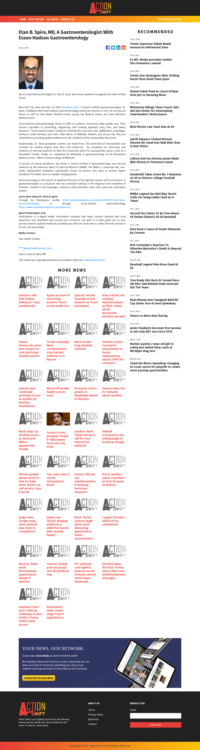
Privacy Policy (95, 714)
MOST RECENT (36, 19)
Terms (91, 710)
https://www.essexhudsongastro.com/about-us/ (45, 207)
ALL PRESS (52, 19)
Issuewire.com (69, 107)
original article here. (94, 260)
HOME (23, 19)
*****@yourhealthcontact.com (35, 248)
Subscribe (155, 724)
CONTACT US (67, 19)
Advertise (93, 719)
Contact (92, 724)
